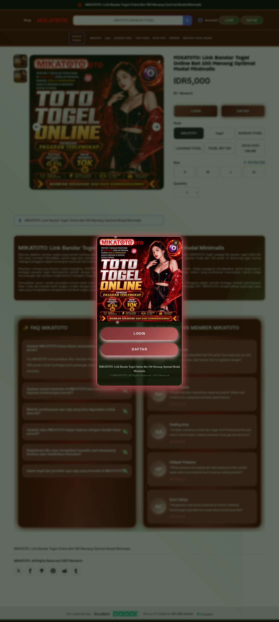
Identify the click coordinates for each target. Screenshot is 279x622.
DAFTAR (139, 349)
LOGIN (139, 333)
